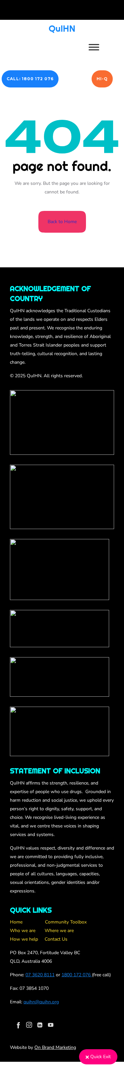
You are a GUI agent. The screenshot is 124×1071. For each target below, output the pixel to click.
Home (16, 922)
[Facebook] (18, 1024)
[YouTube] (50, 1024)
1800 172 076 (76, 975)
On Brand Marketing (55, 1047)
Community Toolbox (66, 922)
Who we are (22, 930)
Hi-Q (102, 78)
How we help (24, 939)
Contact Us (56, 939)
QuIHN (62, 28)
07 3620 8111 (40, 975)
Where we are (59, 930)
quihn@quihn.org (41, 1002)
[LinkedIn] (39, 1024)
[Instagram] (29, 1024)
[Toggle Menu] (94, 47)
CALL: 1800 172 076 (30, 78)
